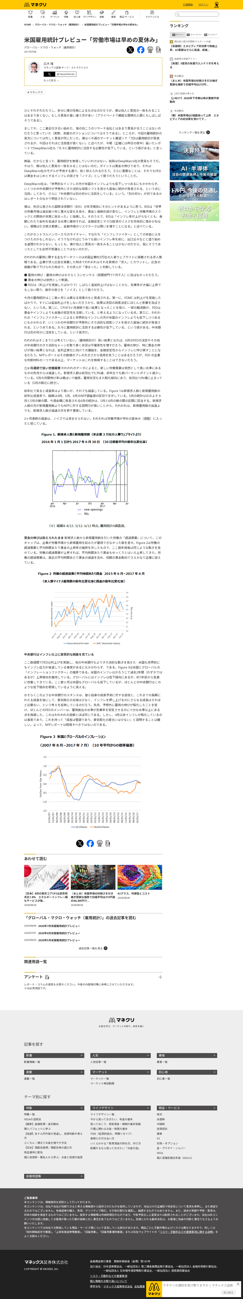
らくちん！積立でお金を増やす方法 (45, 1143)
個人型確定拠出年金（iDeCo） (175, 1158)
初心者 (163, 1072)
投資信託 (162, 1129)
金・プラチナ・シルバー (171, 1148)
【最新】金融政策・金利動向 (41, 1124)
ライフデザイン (103, 1108)
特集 (29, 1108)
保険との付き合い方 (102, 1138)
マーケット (99, 1072)
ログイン (203, 4)
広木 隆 (49, 64)
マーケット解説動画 (102, 1083)
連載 (29, 1072)
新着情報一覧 (32, 1062)
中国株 (161, 1124)
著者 (162, 1055)
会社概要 (139, 1286)
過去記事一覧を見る (91, 948)
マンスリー (212, 34)
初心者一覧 (163, 1078)
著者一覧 (162, 1062)
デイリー (180, 34)
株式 (159, 1114)
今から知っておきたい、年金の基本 (111, 1119)
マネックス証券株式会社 (118, 1286)
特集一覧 (29, 1114)
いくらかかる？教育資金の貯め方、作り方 (115, 1143)
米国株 (161, 1119)
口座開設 (188, 4)
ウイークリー (196, 34)
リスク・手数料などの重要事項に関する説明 (186, 1232)
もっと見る (50, 80)
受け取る (228, 1292)
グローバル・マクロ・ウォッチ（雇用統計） (57, 24)
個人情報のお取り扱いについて (108, 1281)
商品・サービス (169, 1108)
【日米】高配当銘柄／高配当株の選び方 (48, 1147)
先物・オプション (167, 1143)
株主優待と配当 (33, 1152)
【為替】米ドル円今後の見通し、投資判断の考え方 (53, 1136)
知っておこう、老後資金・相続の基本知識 (115, 1124)
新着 (29, 1055)
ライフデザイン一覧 (102, 1114)
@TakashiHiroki (66, 74)
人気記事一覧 (98, 1062)
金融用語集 (33, 1176)
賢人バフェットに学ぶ (37, 1129)
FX (158, 1138)
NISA (160, 1153)
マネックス (36, 92)
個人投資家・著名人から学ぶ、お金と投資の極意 (53, 1157)
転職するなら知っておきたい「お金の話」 (115, 1148)
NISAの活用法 (32, 1119)
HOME (27, 24)
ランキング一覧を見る (192, 132)
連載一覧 (29, 1078)
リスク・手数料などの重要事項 (108, 1276)
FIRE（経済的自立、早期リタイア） (111, 1133)
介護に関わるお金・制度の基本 (109, 1129)
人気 (95, 1055)
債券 (159, 1133)
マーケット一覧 (99, 1078)
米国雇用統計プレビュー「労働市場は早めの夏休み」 (111, 24)
